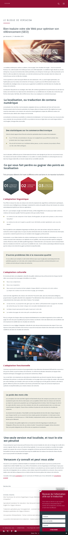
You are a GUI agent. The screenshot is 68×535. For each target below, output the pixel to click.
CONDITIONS (21, 528)
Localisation (18, 476)
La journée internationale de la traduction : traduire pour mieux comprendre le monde (29, 519)
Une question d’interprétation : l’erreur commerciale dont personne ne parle (26, 515)
